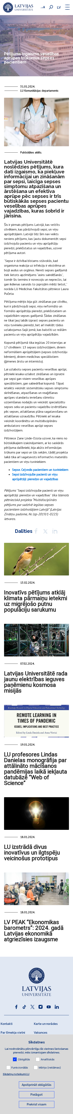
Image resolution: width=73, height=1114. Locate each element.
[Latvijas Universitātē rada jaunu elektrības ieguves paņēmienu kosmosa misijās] (36, 640)
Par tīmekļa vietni (13, 1032)
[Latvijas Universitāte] (18, 7)
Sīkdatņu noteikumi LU (16, 1074)
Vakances (40, 1032)
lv (59, 7)
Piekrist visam (36, 1104)
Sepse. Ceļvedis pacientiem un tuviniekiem (40, 470)
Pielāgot (36, 1094)
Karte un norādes (46, 1023)
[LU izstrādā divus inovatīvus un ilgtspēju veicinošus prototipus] (36, 813)
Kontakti (7, 1023)
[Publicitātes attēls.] (36, 124)
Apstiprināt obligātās (36, 1084)
